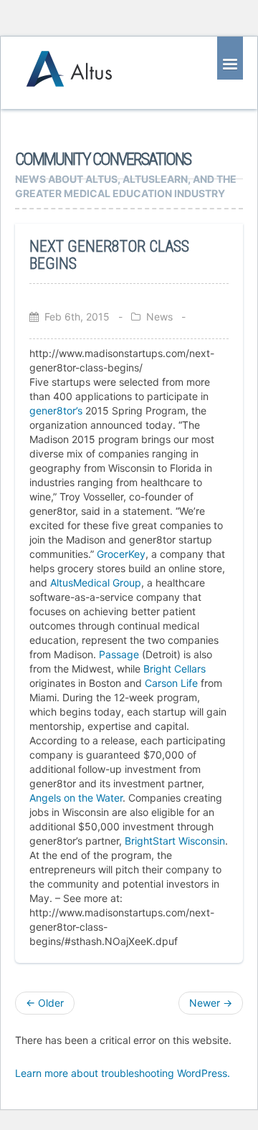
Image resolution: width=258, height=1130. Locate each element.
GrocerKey (121, 554)
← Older (45, 1003)
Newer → (210, 1003)
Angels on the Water (76, 798)
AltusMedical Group (95, 582)
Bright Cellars (174, 669)
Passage (119, 654)
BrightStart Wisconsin (175, 841)
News (159, 316)
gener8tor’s (55, 410)
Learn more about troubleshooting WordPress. (122, 1073)
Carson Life (171, 683)
